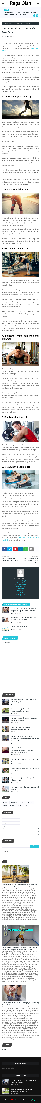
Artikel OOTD (20, 590)
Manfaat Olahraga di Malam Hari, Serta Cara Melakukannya (24, 719)
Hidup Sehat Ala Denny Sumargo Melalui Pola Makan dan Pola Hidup (24, 619)
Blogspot (35, 1100)
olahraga (20, 805)
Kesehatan (13, 805)
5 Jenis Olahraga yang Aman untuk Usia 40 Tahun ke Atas (25, 770)
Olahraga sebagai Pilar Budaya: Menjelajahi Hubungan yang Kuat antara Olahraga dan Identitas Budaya (20, 886)
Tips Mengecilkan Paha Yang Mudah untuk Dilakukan (25, 788)
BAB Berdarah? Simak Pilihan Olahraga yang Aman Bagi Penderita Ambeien (20, 13)
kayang (5, 805)
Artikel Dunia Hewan (20, 584)
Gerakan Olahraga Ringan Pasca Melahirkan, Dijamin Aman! (21, 710)
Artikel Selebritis (20, 582)
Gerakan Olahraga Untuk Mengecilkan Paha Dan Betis (23, 779)
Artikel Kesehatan (20, 586)
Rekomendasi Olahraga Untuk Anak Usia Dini (24, 761)
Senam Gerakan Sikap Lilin (19, 627)
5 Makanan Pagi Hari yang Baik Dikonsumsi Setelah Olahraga (21, 728)
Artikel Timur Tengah (20, 581)
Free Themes (18, 1100)
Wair (27, 805)
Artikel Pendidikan (20, 594)
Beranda (5, 23)
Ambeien (5, 802)
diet (5, 36)
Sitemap (4, 1049)
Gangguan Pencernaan (27, 802)
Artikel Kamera (20, 588)
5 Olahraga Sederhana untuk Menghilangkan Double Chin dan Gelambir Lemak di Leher (22, 750)
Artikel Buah (20, 596)
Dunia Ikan (20, 592)
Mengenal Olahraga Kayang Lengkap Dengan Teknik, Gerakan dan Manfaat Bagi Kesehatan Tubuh (25, 739)
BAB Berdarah (14, 802)
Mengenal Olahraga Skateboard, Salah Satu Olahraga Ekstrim (23, 701)
